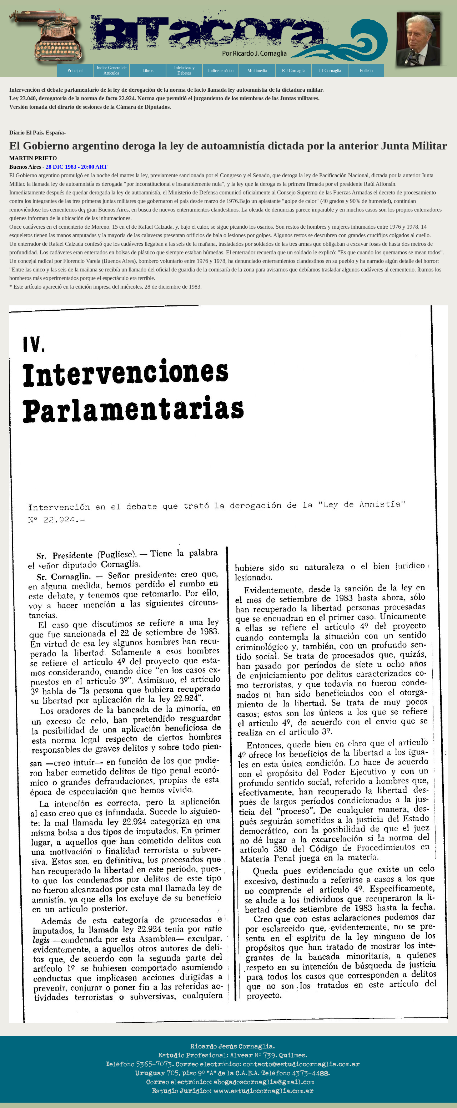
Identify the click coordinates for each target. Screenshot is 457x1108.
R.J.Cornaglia (293, 70)
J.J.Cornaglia (330, 70)
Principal (74, 70)
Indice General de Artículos (111, 70)
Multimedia (257, 70)
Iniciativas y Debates (184, 70)
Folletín (366, 70)
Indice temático (220, 70)
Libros (148, 70)
